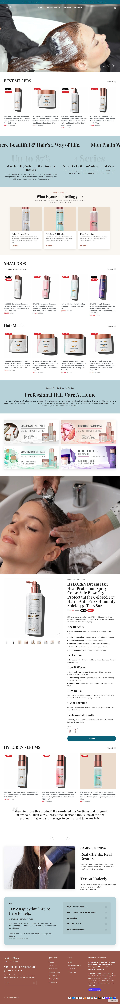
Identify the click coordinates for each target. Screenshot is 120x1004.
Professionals (53, 969)
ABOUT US (78, 8)
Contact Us (53, 965)
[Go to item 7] (45, 642)
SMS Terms (53, 982)
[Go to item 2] (13, 642)
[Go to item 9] (58, 642)
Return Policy (53, 975)
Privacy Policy (54, 979)
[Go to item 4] (26, 642)
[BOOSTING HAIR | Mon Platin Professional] (31, 457)
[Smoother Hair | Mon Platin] (88, 432)
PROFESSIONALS (53, 8)
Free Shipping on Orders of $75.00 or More (36, 2)
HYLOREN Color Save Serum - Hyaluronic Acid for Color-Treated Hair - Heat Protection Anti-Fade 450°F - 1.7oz (21, 795)
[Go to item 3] (19, 642)
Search (51, 962)
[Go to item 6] (39, 642)
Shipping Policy (54, 972)
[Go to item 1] (6, 642)
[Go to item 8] (52, 642)
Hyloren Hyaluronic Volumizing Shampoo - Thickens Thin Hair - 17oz (73, 306)
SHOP (40, 8)
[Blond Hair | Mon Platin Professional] (88, 457)
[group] (60, 38)
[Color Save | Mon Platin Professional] (31, 432)
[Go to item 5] (32, 642)
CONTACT (67, 8)
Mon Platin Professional (76, 579)
